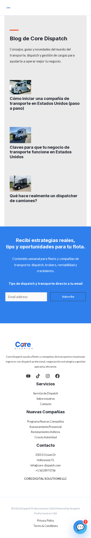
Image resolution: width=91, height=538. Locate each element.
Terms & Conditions (45, 526)
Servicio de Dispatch (45, 393)
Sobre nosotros (45, 398)
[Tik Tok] (38, 376)
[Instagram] (48, 376)
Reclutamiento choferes (45, 432)
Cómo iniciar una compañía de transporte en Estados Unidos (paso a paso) (45, 103)
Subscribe (68, 296)
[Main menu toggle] (83, 7)
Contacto (45, 404)
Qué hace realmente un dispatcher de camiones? (44, 198)
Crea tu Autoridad (45, 437)
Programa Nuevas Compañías (45, 421)
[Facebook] (57, 376)
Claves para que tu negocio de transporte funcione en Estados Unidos (41, 152)
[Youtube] (28, 376)
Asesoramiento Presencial (45, 427)
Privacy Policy (45, 520)
